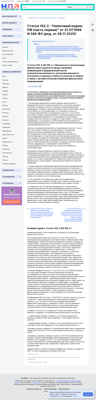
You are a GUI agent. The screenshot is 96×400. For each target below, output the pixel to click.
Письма (5, 105)
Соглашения (6, 124)
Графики (5, 91)
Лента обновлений (50, 389)
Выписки (5, 87)
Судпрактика (8, 170)
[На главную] (10, 7)
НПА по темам (7, 65)
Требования (6, 127)
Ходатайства (6, 153)
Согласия (5, 120)
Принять (88, 394)
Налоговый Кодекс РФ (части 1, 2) (43, 41)
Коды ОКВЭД (7, 36)
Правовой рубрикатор (34, 389)
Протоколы (6, 109)
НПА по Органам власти (10, 62)
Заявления (5, 84)
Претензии (6, 149)
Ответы (5, 160)
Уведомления (6, 131)
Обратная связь (64, 389)
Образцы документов (11, 72)
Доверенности (7, 142)
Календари (7, 29)
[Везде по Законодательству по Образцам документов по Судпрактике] (78, 7)
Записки (5, 98)
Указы (4, 58)
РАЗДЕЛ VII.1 (59, 49)
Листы (4, 102)
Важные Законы (7, 51)
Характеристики (8, 134)
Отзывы (5, 145)
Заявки (4, 138)
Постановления (7, 54)
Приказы (5, 80)
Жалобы (5, 94)
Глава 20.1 (57, 56)
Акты (4, 76)
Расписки (5, 113)
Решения (5, 116)
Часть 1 (36, 44)
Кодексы (5, 47)
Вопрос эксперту (9, 23)
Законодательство (10, 42)
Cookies (75, 396)
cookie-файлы (36, 382)
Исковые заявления (8, 164)
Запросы (5, 156)
